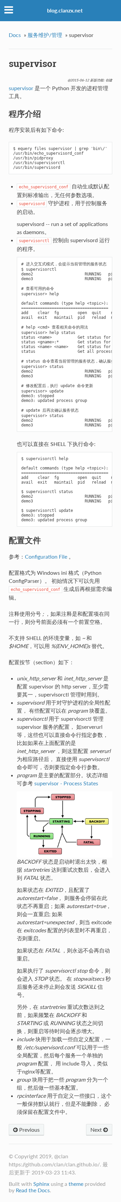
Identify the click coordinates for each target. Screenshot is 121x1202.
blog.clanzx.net (65, 10)
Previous (29, 1129)
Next (96, 1129)
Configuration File (46, 556)
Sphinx (41, 1183)
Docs (15, 35)
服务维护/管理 (45, 35)
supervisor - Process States (66, 783)
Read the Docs (33, 1190)
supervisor (21, 88)
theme (76, 1183)
